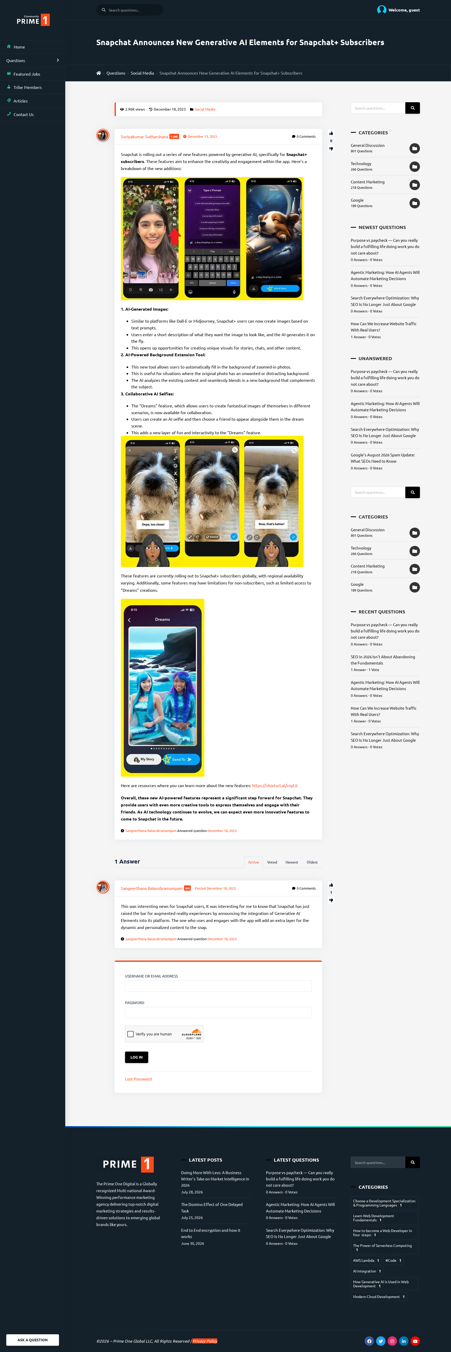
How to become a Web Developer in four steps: (382, 1232)
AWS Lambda (366, 1260)
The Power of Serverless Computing (382, 1247)
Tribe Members (28, 87)
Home (19, 46)
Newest (292, 862)
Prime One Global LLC (132, 1340)
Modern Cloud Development (379, 1296)
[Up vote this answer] (331, 884)
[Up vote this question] (331, 133)
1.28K (174, 136)
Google (357, 199)
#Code (393, 1260)
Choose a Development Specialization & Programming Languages (384, 1202)
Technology (361, 163)
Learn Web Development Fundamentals (373, 1217)
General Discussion (368, 145)
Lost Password (138, 1078)
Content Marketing (368, 181)
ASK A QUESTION (32, 1339)
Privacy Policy (204, 1340)
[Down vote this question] (331, 148)
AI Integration (367, 1271)
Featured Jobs (27, 73)
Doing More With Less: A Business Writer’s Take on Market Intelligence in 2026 (215, 1179)
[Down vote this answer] (331, 900)
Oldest (312, 862)
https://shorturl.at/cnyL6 (275, 785)
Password (134, 1002)
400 (187, 888)
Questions (15, 60)
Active (253, 862)
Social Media (142, 72)
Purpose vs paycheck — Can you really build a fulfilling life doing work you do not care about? (385, 246)
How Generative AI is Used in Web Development (381, 1283)
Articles (21, 100)
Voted (272, 862)
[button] (396, 10)
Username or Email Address (151, 976)
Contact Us (24, 114)
